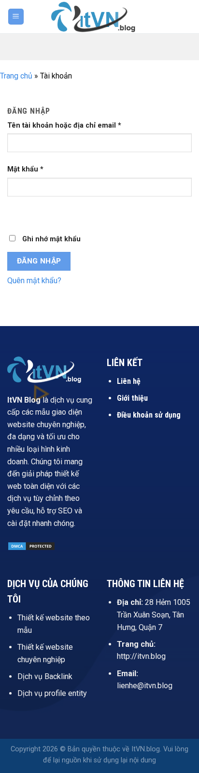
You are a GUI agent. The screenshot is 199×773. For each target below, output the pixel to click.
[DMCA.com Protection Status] (31, 545)
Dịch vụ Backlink (44, 676)
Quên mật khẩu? (34, 280)
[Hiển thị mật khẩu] (16, 213)
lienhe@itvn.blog (144, 685)
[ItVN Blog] (99, 16)
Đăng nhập (39, 261)
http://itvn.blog (141, 656)
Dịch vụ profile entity (52, 693)
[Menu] (16, 17)
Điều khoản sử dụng (149, 414)
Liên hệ (129, 381)
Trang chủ (16, 75)
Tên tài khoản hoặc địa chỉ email (64, 125)
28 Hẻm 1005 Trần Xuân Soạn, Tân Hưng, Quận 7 (153, 614)
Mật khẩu (25, 169)
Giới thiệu (132, 398)
